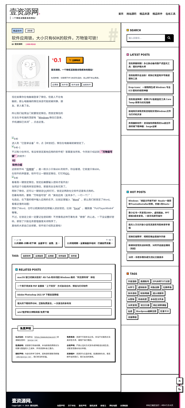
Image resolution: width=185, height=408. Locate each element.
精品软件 (157, 13)
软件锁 (65, 84)
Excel (77, 208)
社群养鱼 (167, 287)
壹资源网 (18, 44)
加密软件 (87, 84)
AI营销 (131, 299)
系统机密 (142, 299)
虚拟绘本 (142, 287)
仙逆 (130, 311)
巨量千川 (164, 311)
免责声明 (61, 405)
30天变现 (132, 305)
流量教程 (132, 317)
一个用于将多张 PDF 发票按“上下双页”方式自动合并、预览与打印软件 (52, 285)
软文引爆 (145, 305)
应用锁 (55, 84)
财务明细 (144, 293)
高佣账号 (144, 281)
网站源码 (131, 13)
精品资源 (144, 13)
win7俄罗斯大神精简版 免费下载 (33, 312)
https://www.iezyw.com (44, 337)
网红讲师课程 (159, 305)
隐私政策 (93, 405)
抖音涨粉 (132, 281)
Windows (44, 117)
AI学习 (131, 287)
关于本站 (72, 405)
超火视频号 (158, 293)
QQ (67, 173)
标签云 (103, 405)
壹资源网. (22, 400)
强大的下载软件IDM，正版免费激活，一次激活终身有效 (44, 303)
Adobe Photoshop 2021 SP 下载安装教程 (38, 294)
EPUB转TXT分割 (161, 281)
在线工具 (170, 13)
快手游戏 (132, 293)
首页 (121, 13)
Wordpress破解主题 (146, 311)
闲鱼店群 (155, 287)
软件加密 (75, 84)
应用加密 (39, 255)
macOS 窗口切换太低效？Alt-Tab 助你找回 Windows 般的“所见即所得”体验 (56, 277)
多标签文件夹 (157, 299)
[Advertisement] (91, 115)
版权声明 (82, 405)
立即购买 (76, 60)
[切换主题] (179, 389)
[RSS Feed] (179, 381)
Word (76, 199)
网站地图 (113, 405)
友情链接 (124, 405)
